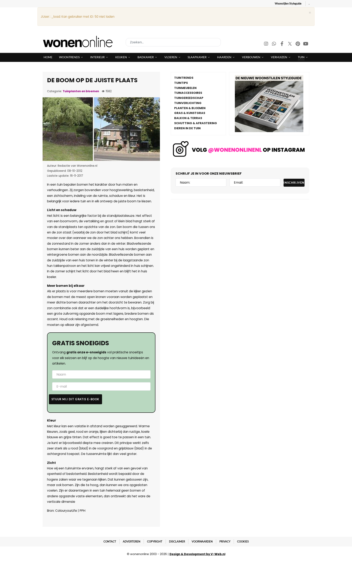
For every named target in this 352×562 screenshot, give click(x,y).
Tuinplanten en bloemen (81, 91)
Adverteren (131, 541)
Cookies (243, 541)
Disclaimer (177, 541)
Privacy (224, 541)
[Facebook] (282, 44)
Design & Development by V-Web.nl (197, 554)
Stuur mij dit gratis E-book (75, 399)
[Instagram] (266, 44)
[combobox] (173, 42)
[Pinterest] (298, 44)
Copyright (154, 541)
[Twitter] (290, 44)
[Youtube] (305, 44)
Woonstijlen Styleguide (288, 3)
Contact (109, 541)
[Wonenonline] (79, 41)
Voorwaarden (202, 541)
